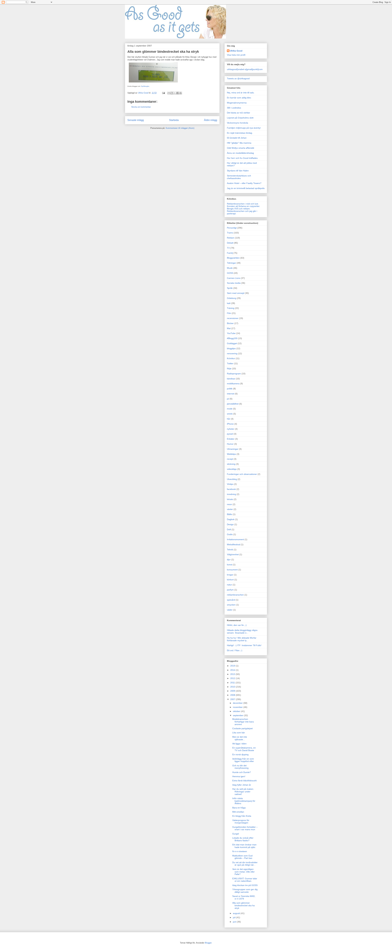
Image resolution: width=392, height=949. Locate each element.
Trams (230, 232)
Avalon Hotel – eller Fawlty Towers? (244, 183)
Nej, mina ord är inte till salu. (240, 92)
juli (234, 917)
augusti (237, 913)
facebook (231, 489)
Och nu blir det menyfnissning (240, 766)
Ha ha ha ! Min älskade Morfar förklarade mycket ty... (241, 639)
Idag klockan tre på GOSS (245, 885)
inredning (231, 494)
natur (229, 584)
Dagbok (230, 519)
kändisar (231, 378)
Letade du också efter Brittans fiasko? (242, 839)
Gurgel (235, 834)
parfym (230, 589)
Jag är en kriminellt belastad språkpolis (246, 188)
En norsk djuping (240, 754)
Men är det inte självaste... (239, 738)
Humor (230, 444)
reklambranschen (235, 595)
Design (230, 524)
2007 (233, 699)
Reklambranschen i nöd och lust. (243, 203)
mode (229, 408)
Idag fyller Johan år (241, 785)
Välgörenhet (233, 554)
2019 (233, 665)
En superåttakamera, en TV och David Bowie (244, 749)
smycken (231, 604)
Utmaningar (232, 449)
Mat (229, 328)
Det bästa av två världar (238, 112)
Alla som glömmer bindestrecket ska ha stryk (243, 905)
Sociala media (234, 283)
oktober (237, 711)
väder (229, 610)
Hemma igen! (238, 776)
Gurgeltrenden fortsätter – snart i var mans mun (245, 828)
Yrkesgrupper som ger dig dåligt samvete (245, 890)
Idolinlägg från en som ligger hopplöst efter (243, 760)
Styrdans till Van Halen (238, 170)
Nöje (229, 368)
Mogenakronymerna (237, 102)
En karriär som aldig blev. (239, 97)
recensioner (232, 318)
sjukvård (231, 600)
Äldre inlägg (210, 120)
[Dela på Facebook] (177, 93)
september (238, 715)
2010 (233, 686)
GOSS (230, 273)
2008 (233, 695)
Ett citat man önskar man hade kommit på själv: (244, 845)
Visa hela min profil (236, 55)
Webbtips (231, 454)
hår (228, 419)
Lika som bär (238, 732)
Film (229, 313)
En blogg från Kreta (241, 816)
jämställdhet (233, 404)
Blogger (208, 943)
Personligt (232, 228)
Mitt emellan (238, 812)
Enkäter (230, 439)
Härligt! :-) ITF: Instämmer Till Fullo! (244, 645)
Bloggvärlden (233, 258)
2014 (233, 670)
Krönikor (231, 358)
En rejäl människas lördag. (240, 133)
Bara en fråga (239, 807)
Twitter (230, 363)
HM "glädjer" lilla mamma (239, 143)
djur (229, 559)
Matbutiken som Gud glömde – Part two (242, 856)
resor (229, 504)
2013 (233, 674)
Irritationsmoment (235, 539)
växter (230, 509)
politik (229, 388)
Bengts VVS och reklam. (238, 208)
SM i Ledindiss (234, 108)
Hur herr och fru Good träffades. (242, 158)
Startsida (174, 120)
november (238, 707)
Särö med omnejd (235, 293)
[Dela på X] (174, 93)
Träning (230, 308)
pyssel (230, 434)
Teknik (230, 549)
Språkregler (145, 86)
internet (230, 393)
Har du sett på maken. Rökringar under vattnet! (243, 791)
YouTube (231, 333)
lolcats (230, 499)
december (238, 703)
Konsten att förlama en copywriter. (243, 206)
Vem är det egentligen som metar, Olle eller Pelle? (243, 872)
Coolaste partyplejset (242, 728)
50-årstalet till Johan (237, 138)
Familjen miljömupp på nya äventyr (244, 128)
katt (228, 303)
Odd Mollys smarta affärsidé (240, 148)
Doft (229, 529)
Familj (230, 253)
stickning (231, 464)
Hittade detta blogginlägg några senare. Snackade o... (242, 631)
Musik (230, 268)
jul (228, 398)
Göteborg (231, 298)
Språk (230, 288)
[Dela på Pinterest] (180, 93)
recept (230, 459)
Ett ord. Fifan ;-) (234, 650)
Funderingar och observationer (242, 474)
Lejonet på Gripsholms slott (240, 117)
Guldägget (232, 343)
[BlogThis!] (171, 93)
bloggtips (231, 348)
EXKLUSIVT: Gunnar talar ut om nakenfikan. (244, 879)
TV (228, 248)
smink (230, 413)
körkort (230, 579)
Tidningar (231, 263)
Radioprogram (234, 373)
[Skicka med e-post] (168, 93)
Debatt (230, 243)
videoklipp (232, 469)
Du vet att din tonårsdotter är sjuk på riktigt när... (245, 863)
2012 (233, 678)
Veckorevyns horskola (237, 123)
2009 (233, 691)
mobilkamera (233, 383)
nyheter (230, 429)
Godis (230, 534)
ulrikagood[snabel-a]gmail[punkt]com (245, 69)
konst (229, 564)
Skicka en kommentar (141, 107)
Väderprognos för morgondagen (240, 821)
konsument (232, 569)
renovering (232, 353)
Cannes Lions (233, 278)
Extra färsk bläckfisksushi (244, 780)
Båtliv (229, 514)
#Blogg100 (232, 338)
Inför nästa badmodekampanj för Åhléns (243, 801)
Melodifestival (233, 544)
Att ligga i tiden (239, 743)
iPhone (230, 424)
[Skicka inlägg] (163, 93)
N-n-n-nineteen (239, 851)
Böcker (230, 323)
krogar (230, 574)
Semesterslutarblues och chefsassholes (239, 176)
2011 (233, 682)
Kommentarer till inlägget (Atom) (180, 128)
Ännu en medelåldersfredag (240, 153)
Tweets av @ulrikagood (238, 78)
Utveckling (232, 479)
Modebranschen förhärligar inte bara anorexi (243, 722)
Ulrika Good (236, 51)
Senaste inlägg (135, 120)
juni (235, 921)
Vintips (230, 484)
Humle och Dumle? (241, 772)
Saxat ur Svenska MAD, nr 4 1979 (243, 897)
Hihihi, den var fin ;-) (237, 625)
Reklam (230, 238)
